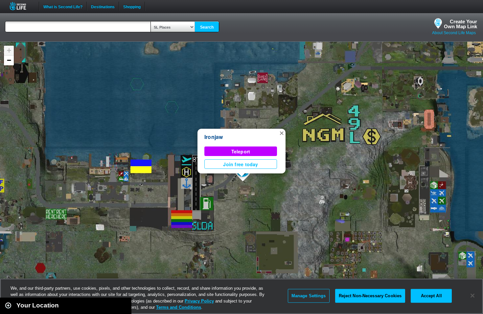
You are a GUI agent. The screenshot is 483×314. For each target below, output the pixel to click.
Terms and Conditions (178, 307)
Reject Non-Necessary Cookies (370, 295)
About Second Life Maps (454, 33)
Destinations (103, 6)
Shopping (132, 6)
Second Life (21, 6)
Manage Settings (308, 295)
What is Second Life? (62, 6)
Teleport (240, 151)
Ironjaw (213, 137)
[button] (282, 133)
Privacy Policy (199, 301)
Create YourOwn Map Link (460, 24)
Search (207, 27)
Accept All (431, 295)
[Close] (472, 295)
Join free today (240, 164)
